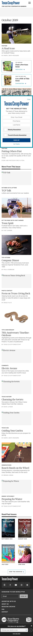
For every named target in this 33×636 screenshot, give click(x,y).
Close (28, 99)
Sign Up (17, 140)
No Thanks (16, 144)
